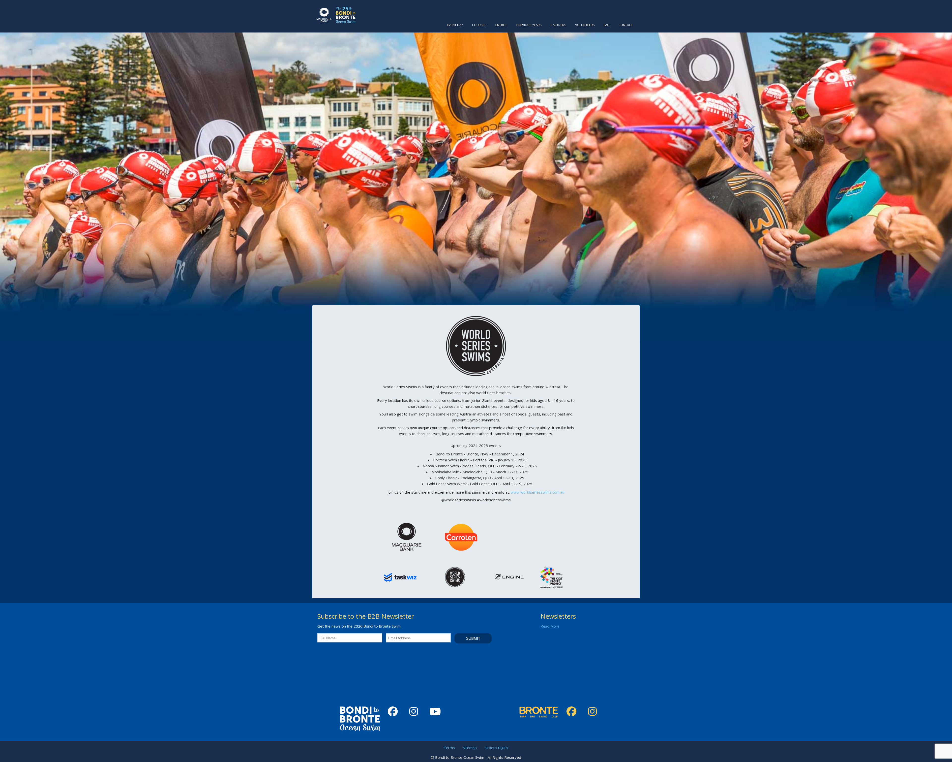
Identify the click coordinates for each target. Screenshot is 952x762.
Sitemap (470, 747)
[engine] (509, 577)
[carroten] (461, 536)
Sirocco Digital (496, 747)
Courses (479, 25)
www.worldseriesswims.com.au (537, 492)
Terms (449, 747)
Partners (558, 25)
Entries (501, 25)
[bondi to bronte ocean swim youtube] (437, 711)
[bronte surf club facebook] (573, 711)
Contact (626, 25)
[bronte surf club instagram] (594, 711)
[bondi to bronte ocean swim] (335, 14)
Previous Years (529, 25)
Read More (550, 626)
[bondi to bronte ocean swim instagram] (415, 711)
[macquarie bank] (406, 536)
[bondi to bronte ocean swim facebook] (394, 711)
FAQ (607, 25)
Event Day (455, 25)
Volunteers (585, 25)
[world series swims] (476, 346)
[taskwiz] (400, 577)
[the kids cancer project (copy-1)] (552, 577)
